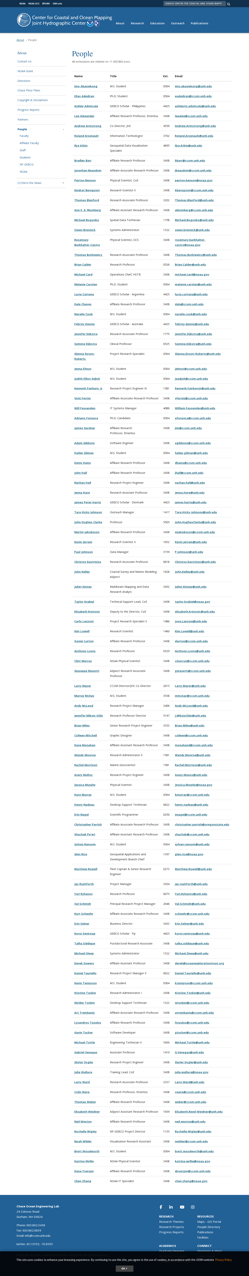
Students (25, 157)
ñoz (90, 775)
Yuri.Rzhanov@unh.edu (191, 894)
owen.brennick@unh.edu (192, 230)
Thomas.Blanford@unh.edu (194, 200)
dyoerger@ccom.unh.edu (192, 1171)
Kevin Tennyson (85, 983)
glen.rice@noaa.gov (189, 854)
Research (137, 23)
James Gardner (84, 428)
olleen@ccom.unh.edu (192, 735)
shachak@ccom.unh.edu (192, 834)
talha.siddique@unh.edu (192, 943)
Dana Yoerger (84, 1171)
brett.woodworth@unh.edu (194, 1151)
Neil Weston (83, 1121)
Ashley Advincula (86, 106)
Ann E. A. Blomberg (87, 210)
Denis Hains (82, 463)
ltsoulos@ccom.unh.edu (192, 1022)
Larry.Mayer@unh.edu (190, 686)
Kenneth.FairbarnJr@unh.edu (195, 388)
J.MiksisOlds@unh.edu (190, 715)
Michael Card (83, 274)
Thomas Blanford (86, 200)
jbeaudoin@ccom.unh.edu (193, 170)
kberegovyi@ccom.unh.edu (194, 190)
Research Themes (171, 1222)
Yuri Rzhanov (83, 894)
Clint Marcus (83, 661)
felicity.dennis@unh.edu (192, 324)
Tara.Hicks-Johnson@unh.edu (196, 512)
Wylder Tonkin (84, 1003)
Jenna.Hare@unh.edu (189, 492)
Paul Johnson (83, 552)
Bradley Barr (82, 160)
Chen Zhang (82, 1181)
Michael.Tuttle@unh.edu (192, 1042)
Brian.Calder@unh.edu (190, 264)
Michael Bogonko (86, 220)
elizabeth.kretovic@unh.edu (195, 611)
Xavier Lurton (84, 641)
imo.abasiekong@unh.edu (193, 86)
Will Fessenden (84, 408)
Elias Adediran (84, 96)
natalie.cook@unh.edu (191, 314)
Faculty (24, 136)
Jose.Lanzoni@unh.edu (191, 621)
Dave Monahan (84, 745)
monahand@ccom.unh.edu (194, 745)
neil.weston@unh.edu (190, 1121)
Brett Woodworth (86, 1151)
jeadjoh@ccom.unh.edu (191, 378)
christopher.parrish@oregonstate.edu (202, 824)
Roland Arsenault (86, 136)
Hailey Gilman (84, 453)
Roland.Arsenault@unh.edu (194, 136)
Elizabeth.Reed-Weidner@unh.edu (199, 1111)
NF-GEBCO (27, 164)
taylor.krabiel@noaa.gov (192, 601)
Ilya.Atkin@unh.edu (188, 145)
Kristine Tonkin (85, 993)
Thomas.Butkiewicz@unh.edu (196, 255)
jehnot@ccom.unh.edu (191, 369)
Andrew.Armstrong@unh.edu (195, 126)
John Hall (80, 473)
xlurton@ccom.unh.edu (191, 641)
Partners (23, 119)
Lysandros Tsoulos (87, 1022)
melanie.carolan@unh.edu (193, 284)
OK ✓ (124, 1268)
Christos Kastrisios (87, 562)
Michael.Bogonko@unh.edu (194, 220)
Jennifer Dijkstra (85, 334)
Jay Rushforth (84, 884)
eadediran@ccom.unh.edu (193, 96)
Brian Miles (82, 725)
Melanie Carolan (85, 284)
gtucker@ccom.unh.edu (192, 1032)
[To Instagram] (195, 1207)
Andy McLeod (83, 706)
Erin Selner (81, 923)
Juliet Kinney (83, 587)
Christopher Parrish (88, 824)
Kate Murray (83, 795)
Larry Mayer (82, 686)
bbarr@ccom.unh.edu (190, 160)
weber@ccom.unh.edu (190, 1102)
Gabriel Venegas (85, 1052)
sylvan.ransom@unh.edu (192, 844)
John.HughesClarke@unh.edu (195, 522)
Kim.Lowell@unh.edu (189, 631)
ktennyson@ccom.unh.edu (194, 983)
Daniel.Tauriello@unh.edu (193, 973)
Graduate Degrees (171, 1251)
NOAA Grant (25, 71)
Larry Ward (82, 1082)
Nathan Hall (82, 483)
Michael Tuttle (84, 1042)
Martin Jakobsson (86, 532)
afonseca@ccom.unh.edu (193, 418)
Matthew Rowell (85, 869)
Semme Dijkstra (85, 344)
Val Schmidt (82, 904)
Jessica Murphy (85, 785)
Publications (199, 23)
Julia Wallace (83, 1072)
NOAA (23, 171)
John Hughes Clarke (88, 522)
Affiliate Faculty (29, 143)
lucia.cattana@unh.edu (191, 294)
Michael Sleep (84, 953)
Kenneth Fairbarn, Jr (88, 388)
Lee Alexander (84, 116)
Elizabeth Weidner (87, 1111)
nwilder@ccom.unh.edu (191, 1141)
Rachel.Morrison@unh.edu (193, 765)
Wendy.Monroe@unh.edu (192, 755)
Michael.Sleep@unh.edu (191, 953)
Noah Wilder (83, 1141)
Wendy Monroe (85, 755)
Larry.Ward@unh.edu (189, 1082)
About (120, 23)
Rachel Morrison (85, 765)
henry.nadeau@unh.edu (191, 804)
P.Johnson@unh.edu (189, 552)
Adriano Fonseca (86, 418)
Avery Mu (80, 775)
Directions (24, 81)
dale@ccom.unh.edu (189, 304)
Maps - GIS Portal (209, 1222)
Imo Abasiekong (85, 86)
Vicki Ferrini (82, 398)
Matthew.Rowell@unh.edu (193, 869)
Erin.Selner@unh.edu (189, 923)
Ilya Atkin (81, 145)
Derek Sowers (84, 963)
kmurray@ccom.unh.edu (192, 795)
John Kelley (82, 572)
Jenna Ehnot (82, 369)
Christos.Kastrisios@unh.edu (195, 562)
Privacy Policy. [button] (223, 1260)
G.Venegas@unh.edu (189, 1052)
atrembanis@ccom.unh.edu (194, 1013)
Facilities (203, 1237)
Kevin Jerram (83, 542)
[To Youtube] (184, 1207)
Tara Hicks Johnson (88, 512)
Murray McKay (84, 696)
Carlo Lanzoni (84, 621)
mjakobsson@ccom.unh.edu (195, 532)
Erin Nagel (81, 814)
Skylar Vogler (83, 1062)
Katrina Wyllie (84, 1161)
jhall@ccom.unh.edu (189, 473)
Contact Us (25, 61)
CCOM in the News (29, 183)
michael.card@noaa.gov (192, 274)
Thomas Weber (85, 1102)
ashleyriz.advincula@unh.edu (195, 106)
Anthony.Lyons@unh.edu (192, 651)
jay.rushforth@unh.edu (191, 884)
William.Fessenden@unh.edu (195, 408)
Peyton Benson (85, 180)
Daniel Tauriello (85, 973)
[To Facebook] (163, 1207)
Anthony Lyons (85, 651)
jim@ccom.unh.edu (188, 428)
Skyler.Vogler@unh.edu (191, 1062)
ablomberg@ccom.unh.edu (194, 210)
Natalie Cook (83, 314)
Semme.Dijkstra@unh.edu (193, 344)
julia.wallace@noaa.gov (191, 1072)
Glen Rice (80, 854)
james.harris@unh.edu (190, 502)
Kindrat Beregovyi (87, 190)
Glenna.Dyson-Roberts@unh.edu (198, 354)
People (22, 129)
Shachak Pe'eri (84, 834)
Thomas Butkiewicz (88, 255)
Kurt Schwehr (83, 914)
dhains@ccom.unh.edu (191, 463)
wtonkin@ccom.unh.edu (192, 1003)
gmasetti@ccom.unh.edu (193, 671)
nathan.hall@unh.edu (190, 483)
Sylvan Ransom (85, 844)
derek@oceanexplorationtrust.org (199, 963)
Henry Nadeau (84, 804)
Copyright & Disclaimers (33, 100)
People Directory (208, 1227)
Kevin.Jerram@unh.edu (191, 542)
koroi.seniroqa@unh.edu (192, 933)
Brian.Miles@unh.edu (189, 725)
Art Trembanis (84, 1013)
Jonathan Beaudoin (87, 170)
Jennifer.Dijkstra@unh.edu (193, 334)
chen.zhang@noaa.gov (191, 1181)
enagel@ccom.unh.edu (191, 814)
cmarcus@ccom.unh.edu (192, 661)
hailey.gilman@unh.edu (191, 453)
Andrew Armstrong (87, 126)
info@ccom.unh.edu (37, 1236)
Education (157, 23)
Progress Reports (28, 110)
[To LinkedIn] (173, 1207)
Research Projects (171, 1227)
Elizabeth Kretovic (87, 611)
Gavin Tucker (83, 1032)
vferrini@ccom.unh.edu (191, 398)
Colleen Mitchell (85, 735)
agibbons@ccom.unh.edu (193, 443)
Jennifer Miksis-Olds (88, 715)
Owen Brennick (85, 230)
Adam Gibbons (84, 443)
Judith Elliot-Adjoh (87, 378)
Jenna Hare (82, 492)
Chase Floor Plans (29, 90)
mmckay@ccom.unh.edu (192, 696)
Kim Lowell (81, 631)
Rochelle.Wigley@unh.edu (193, 1131)
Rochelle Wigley (85, 1131)
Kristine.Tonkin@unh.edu (192, 993)
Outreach (177, 23)
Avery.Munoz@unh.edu (191, 775)
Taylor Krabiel (84, 601)
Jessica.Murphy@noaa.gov (193, 785)
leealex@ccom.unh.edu (191, 116)
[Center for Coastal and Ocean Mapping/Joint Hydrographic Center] (64, 19)
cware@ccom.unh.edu (190, 1092)
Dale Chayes (82, 304)
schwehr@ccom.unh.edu (192, 914)
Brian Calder (82, 264)
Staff (22, 150)
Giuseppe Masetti (86, 671)
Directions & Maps (209, 1251)
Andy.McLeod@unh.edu (191, 706)
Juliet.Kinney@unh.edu (190, 587)
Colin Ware (81, 1092)
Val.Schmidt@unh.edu (190, 904)
